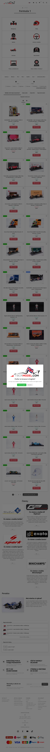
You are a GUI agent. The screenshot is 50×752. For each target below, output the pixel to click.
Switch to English (21, 384)
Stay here (30, 384)
